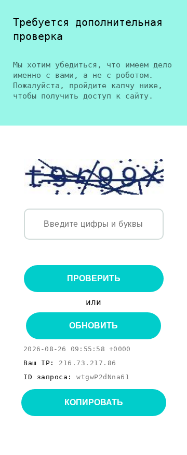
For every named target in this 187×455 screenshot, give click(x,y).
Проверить (94, 278)
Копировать (93, 402)
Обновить (93, 325)
